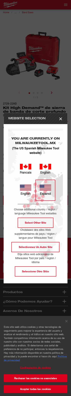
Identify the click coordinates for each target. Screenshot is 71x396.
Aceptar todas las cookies (35, 389)
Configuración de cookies (35, 367)
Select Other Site (35, 222)
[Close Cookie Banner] (66, 321)
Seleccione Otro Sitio (35, 271)
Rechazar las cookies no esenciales (35, 378)
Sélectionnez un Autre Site (35, 247)
